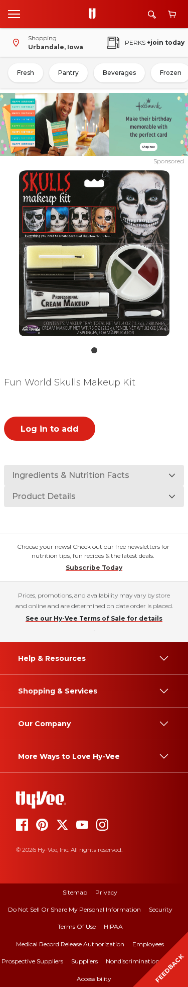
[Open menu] (14, 14)
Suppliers (84, 961)
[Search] (152, 14)
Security (160, 909)
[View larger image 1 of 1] (94, 253)
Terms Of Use (77, 926)
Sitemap (75, 892)
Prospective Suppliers (32, 961)
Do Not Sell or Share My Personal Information (74, 909)
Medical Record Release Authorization (70, 944)
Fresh (25, 72)
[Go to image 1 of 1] (94, 350)
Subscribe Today (94, 567)
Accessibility (94, 978)
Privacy (106, 892)
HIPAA (113, 926)
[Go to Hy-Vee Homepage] (95, 14)
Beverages (119, 72)
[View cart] (172, 14)
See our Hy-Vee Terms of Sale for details (94, 618)
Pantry (68, 72)
